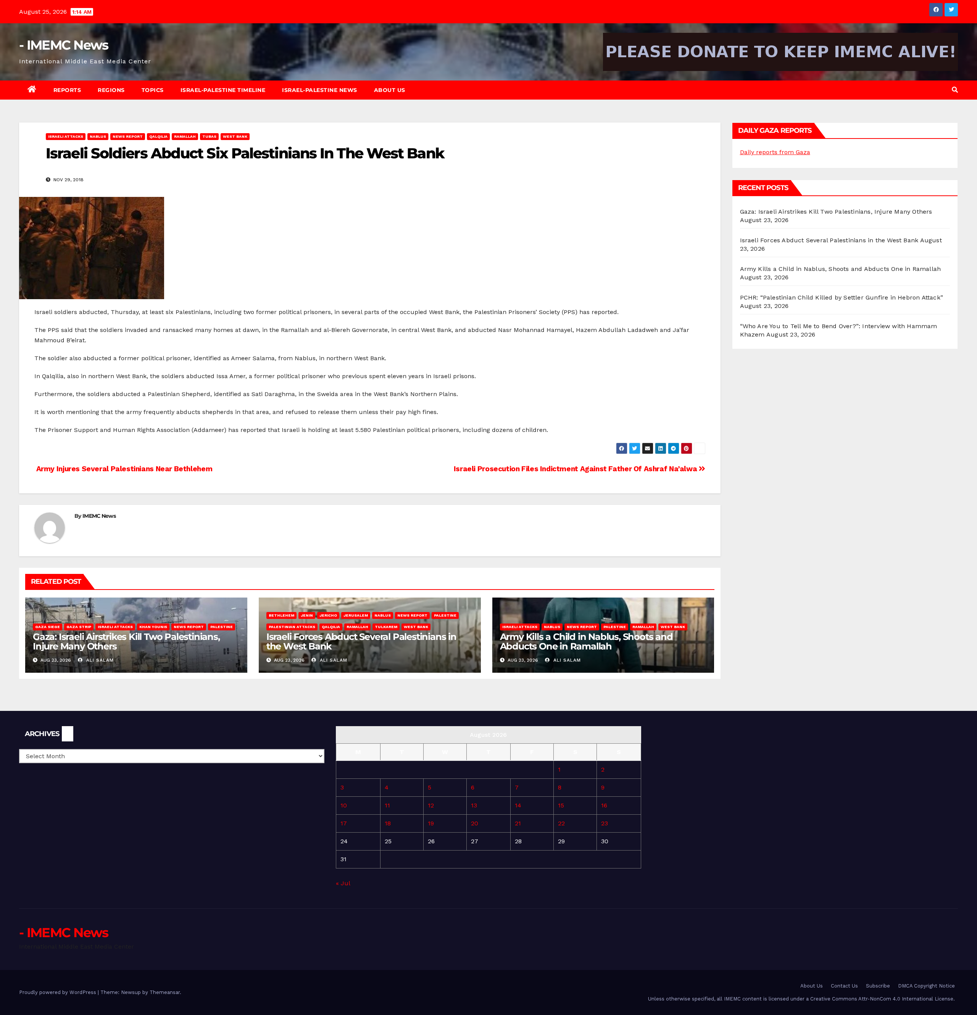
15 (561, 805)
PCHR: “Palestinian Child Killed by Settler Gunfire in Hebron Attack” (841, 297)
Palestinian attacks (292, 627)
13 (474, 805)
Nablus (98, 136)
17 (343, 823)
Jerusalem (355, 615)
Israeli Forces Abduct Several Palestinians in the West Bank (361, 641)
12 (431, 805)
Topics (153, 90)
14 (518, 805)
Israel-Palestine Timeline (223, 90)
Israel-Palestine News (319, 90)
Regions (111, 90)
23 (604, 823)
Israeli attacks (65, 136)
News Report (128, 136)
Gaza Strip (78, 627)
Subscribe (878, 986)
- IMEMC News (63, 45)
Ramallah (185, 136)
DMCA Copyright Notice (926, 986)
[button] (955, 89)
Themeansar (165, 992)
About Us (389, 90)
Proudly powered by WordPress (58, 992)
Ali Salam (99, 660)
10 (343, 805)
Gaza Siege (47, 627)
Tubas (209, 136)
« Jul (343, 883)
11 (387, 805)
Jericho (328, 615)
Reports (67, 90)
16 (604, 805)
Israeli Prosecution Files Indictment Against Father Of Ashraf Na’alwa (576, 468)
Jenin (307, 615)
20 (474, 823)
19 (431, 823)
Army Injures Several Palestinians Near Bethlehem (123, 468)
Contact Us (844, 986)
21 (518, 823)
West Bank (235, 136)
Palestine (221, 627)
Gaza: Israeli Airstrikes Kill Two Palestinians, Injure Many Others (126, 641)
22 (561, 823)
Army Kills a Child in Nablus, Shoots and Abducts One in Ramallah (586, 641)
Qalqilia (158, 136)
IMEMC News (99, 515)
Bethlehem (281, 615)
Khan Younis (153, 627)
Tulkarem (386, 627)
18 (388, 823)
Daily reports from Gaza (775, 152)
